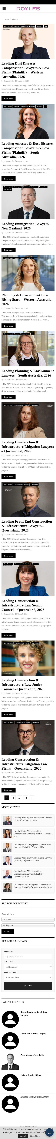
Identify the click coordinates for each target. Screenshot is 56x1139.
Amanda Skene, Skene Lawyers (34, 1096)
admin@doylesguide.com (31, 1126)
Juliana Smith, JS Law (30, 1075)
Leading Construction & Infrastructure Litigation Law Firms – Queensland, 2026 (24, 764)
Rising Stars (25, 258)
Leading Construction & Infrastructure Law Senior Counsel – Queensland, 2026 (22, 605)
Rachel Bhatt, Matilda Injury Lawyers (33, 1013)
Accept (23, 1135)
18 (26, 797)
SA (46, 106)
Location (8, 962)
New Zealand (7, 190)
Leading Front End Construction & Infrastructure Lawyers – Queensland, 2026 (26, 525)
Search (28, 985)
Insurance (39, 26)
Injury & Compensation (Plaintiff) (24, 26)
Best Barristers (8, 564)
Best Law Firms (8, 722)
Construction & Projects (21, 405)
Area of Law (10, 972)
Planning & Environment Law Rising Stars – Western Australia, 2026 (26, 299)
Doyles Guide (9, 81)
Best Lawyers (8, 26)
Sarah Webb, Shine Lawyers (33, 1033)
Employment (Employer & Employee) (25, 187)
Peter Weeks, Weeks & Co (32, 1054)
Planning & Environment (11, 258)
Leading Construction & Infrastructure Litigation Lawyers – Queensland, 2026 (27, 446)
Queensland (34, 405)
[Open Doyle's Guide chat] (49, 1132)
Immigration (43, 187)
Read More (35, 1136)
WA (46, 26)
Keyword (8, 952)
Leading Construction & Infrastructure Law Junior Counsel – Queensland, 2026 (22, 684)
